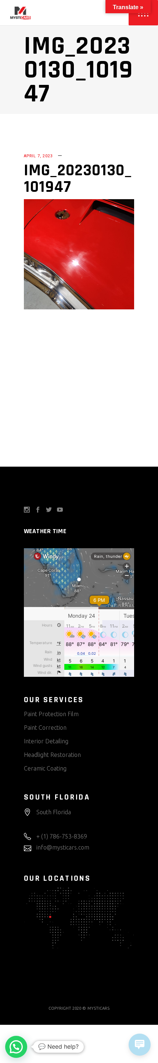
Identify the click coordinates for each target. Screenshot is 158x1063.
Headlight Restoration (52, 754)
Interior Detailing (46, 741)
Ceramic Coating (45, 768)
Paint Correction (45, 727)
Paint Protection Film (51, 714)
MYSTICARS (98, 1008)
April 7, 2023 (38, 156)
